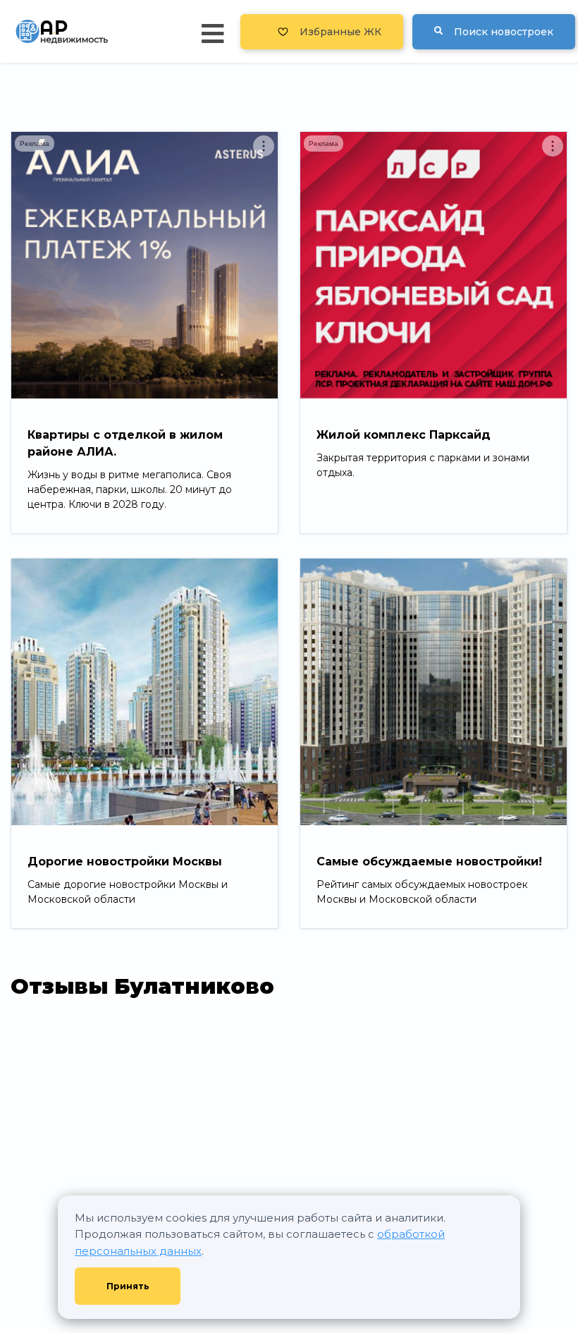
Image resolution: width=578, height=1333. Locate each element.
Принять (127, 1286)
